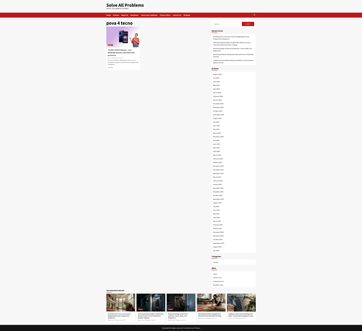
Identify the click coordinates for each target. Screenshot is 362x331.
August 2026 (217, 74)
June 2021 (216, 210)
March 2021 (217, 221)
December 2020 (218, 232)
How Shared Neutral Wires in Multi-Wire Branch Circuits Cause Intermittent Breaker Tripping (231, 44)
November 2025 (218, 107)
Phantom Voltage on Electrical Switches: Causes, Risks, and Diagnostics (232, 50)
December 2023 (218, 166)
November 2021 (218, 192)
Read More (111, 67)
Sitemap (187, 15)
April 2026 (216, 89)
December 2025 (218, 103)
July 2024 (216, 140)
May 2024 (216, 148)
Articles (116, 15)
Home (108, 15)
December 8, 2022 (117, 58)
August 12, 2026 (210, 318)
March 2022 (217, 177)
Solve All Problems (125, 5)
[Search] (254, 15)
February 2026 (218, 96)
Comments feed (218, 281)
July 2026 (216, 78)
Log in (215, 274)
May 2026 (216, 85)
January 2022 (217, 184)
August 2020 (217, 247)
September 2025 (218, 115)
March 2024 (217, 155)
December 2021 (218, 188)
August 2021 (217, 203)
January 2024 (217, 162)
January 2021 (217, 228)
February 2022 (218, 181)
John (110, 58)
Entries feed (217, 277)
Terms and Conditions (149, 15)
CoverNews (187, 328)
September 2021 (218, 199)
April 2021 (216, 217)
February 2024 (218, 159)
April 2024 (216, 151)
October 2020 (217, 239)
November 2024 (218, 137)
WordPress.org (218, 285)
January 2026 (217, 100)
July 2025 (216, 122)
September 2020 (218, 243)
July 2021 (216, 206)
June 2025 (216, 126)
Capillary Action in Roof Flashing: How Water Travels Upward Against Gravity (233, 61)
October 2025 (217, 111)
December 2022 (218, 170)
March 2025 (217, 133)
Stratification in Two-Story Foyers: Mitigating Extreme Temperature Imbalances (231, 38)
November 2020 (218, 236)
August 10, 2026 (240, 318)
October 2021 (217, 195)
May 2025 (216, 129)
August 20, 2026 (120, 320)
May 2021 (216, 214)
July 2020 (216, 250)
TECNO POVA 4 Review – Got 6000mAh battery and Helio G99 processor (121, 52)
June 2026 (216, 81)
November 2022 (218, 173)
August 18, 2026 (150, 320)
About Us (124, 15)
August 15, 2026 (180, 320)
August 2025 (217, 118)
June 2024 (216, 144)
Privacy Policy (165, 15)
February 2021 (218, 225)
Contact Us (177, 15)
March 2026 (217, 92)
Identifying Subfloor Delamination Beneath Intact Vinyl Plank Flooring (233, 56)
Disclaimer (134, 15)
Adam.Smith (112, 320)
